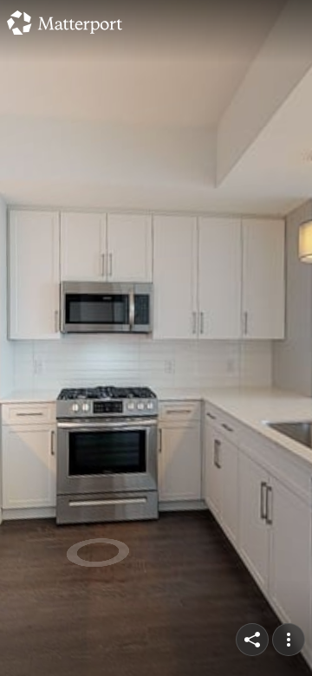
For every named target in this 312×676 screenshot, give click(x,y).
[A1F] (156, 338)
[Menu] (288, 639)
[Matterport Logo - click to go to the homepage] (64, 22)
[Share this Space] (252, 639)
